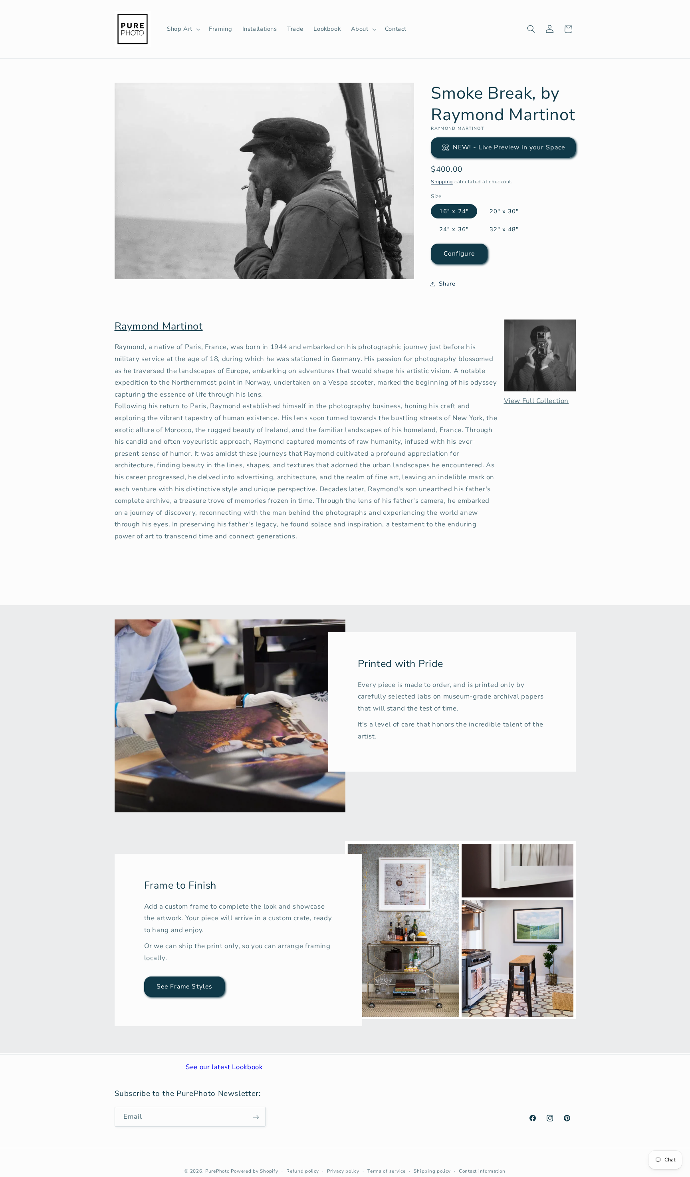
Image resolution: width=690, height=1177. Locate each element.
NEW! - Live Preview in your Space (509, 147)
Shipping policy (432, 1171)
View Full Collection (536, 400)
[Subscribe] (255, 1117)
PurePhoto (217, 1171)
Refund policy (302, 1171)
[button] (183, 29)
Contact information (482, 1171)
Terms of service (386, 1171)
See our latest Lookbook (224, 1067)
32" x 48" (504, 229)
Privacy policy (343, 1171)
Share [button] (447, 284)
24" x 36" (453, 229)
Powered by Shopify (254, 1171)
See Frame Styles (184, 986)
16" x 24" (453, 211)
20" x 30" (504, 211)
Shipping (442, 181)
